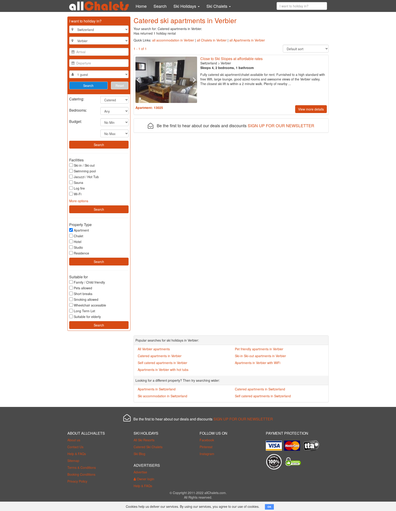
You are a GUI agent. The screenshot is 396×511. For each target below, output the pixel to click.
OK (269, 506)
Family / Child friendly (89, 282)
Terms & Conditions (81, 467)
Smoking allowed (86, 299)
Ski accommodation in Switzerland (162, 396)
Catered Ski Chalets (148, 447)
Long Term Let (84, 311)
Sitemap (73, 460)
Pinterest (206, 447)
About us (73, 440)
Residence (81, 253)
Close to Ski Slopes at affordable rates (231, 58)
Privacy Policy (77, 481)
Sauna (78, 182)
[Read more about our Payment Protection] (275, 444)
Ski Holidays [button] (185, 6)
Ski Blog (139, 453)
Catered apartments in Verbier (160, 356)
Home (141, 6)
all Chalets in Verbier (212, 40)
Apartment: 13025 (149, 107)
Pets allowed (83, 288)
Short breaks (83, 293)
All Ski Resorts (144, 440)
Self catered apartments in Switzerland (263, 396)
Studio (78, 247)
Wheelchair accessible (90, 305)
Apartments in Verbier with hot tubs (163, 369)
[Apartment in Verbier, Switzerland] (166, 80)
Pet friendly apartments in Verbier (259, 349)
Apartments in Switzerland (157, 389)
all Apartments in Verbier (247, 40)
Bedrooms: (78, 110)
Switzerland (208, 63)
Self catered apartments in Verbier (162, 362)
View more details (311, 109)
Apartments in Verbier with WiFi (257, 362)
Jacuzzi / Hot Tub (86, 176)
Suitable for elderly (87, 316)
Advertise (140, 472)
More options (78, 201)
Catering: (76, 98)
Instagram (207, 453)
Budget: (75, 121)
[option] (166, 80)
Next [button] (192, 79)
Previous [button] (140, 79)
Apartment (81, 230)
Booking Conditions (81, 474)
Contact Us (75, 447)
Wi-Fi (77, 194)
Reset (120, 85)
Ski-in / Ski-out (84, 165)
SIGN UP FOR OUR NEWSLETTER (281, 125)
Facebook (207, 440)
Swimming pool (85, 171)
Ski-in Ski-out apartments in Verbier (260, 356)
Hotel (77, 241)
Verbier (226, 63)
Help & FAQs (76, 453)
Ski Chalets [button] (217, 6)
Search (160, 6)
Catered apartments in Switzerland (260, 389)
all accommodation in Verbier (173, 40)
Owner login (145, 479)
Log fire (79, 188)
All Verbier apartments (154, 349)
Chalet (78, 236)
